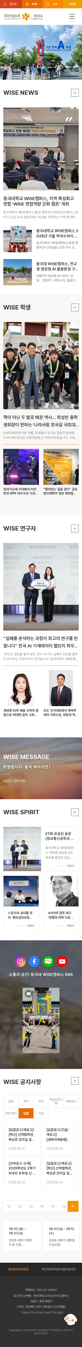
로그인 (13, 4)
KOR (34, 4)
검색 (55, 4)
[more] (73, 1206)
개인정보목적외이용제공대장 (59, 1269)
